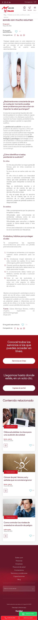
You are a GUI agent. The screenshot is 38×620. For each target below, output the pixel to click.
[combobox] (19, 589)
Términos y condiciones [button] (19, 573)
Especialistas (11, 426)
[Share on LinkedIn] (17, 35)
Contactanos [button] (19, 570)
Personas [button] (19, 561)
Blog (5, 15)
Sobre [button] (19, 557)
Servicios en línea (19, 361)
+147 (34, 2)
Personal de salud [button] (19, 567)
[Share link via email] (20, 35)
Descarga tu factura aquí (19, 607)
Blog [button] (19, 579)
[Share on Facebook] (14, 35)
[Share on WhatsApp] (23, 35)
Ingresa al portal (19, 388)
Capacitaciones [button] (19, 576)
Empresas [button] (19, 564)
